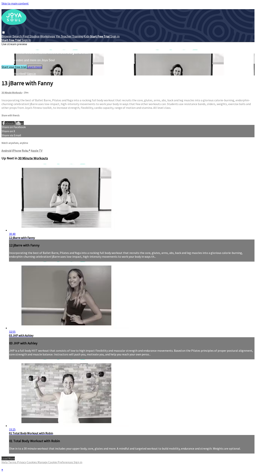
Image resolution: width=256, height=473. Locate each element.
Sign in (115, 36)
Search (17, 36)
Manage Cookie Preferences (55, 462)
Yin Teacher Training (69, 36)
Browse (6, 36)
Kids (87, 36)
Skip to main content (15, 3)
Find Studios (31, 36)
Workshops (47, 36)
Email (20, 123)
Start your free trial (14, 67)
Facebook (7, 123)
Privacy (22, 462)
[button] (3, 32)
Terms (12, 462)
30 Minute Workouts (11, 92)
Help (4, 462)
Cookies (32, 462)
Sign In (26, 40)
